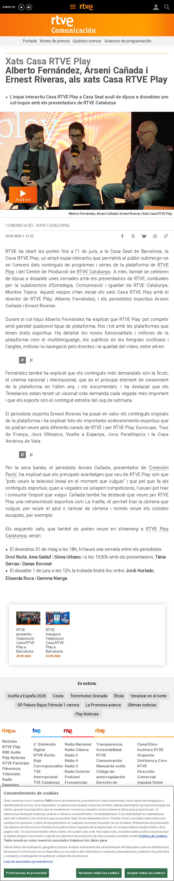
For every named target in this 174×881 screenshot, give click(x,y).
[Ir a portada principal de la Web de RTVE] (15, 730)
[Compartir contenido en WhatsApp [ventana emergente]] (155, 235)
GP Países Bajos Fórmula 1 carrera (48, 705)
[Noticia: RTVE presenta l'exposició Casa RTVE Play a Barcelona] (28, 636)
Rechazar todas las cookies (99, 873)
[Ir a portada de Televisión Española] (47, 732)
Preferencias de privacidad (26, 873)
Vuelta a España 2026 (27, 695)
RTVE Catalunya (94, 271)
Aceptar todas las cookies (146, 873)
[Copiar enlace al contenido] (165, 235)
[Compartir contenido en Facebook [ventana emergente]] (122, 235)
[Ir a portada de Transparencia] (134, 732)
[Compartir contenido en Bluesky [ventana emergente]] (144, 235)
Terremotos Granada (88, 695)
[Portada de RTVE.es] (86, 7)
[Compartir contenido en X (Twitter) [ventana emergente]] (133, 235)
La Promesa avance (103, 705)
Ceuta (58, 695)
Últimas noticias (142, 705)
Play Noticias (87, 714)
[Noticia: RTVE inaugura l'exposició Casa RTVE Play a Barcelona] (58, 636)
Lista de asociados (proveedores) (28, 861)
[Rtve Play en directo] (21, 7)
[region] (87, 833)
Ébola (119, 695)
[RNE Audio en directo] (29, 7)
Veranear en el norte (148, 695)
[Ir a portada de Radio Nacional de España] (78, 732)
